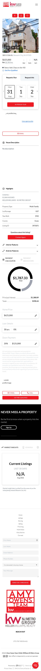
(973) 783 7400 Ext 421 (20, 641)
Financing (20, 527)
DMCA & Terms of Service (22, 668)
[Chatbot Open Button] (35, 665)
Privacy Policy (8, 668)
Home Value (20, 529)
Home (20, 515)
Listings (20, 518)
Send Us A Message (20, 582)
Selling (20, 524)
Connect (20, 535)
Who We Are (20, 532)
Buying (20, 521)
